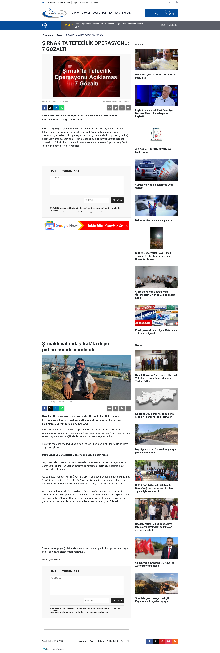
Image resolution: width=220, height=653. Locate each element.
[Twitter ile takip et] (156, 641)
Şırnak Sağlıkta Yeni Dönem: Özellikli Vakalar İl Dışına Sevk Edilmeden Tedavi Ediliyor (109, 25)
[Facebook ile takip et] (149, 641)
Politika (107, 12)
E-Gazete (94, 3)
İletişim (101, 641)
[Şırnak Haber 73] (54, 12)
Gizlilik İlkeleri (112, 641)
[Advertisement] (86, 525)
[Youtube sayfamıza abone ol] (162, 641)
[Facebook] (44, 107)
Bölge (96, 12)
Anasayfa (49, 35)
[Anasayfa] (43, 3)
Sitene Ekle (84, 3)
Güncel (86, 12)
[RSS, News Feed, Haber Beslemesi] (175, 641)
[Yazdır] (109, 107)
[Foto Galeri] (176, 2)
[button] (115, 107)
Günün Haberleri (64, 3)
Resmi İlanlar (123, 12)
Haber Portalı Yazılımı (55, 649)
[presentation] (51, 25)
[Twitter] (50, 107)
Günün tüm (169, 25)
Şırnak (75, 12)
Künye (92, 641)
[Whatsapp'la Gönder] (61, 107)
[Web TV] (170, 2)
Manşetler (51, 3)
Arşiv (75, 3)
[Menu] (149, 13)
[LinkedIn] (56, 107)
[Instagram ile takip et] (168, 641)
